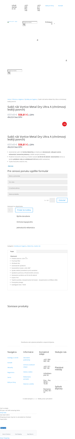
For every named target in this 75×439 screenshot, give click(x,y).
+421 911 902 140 (39, 7)
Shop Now (3, 412)
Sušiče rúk (37, 246)
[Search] (24, 24)
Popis (12, 251)
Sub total (2, 415)
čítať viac (10, 166)
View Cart (3, 428)
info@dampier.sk (14, 7)
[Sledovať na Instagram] (56, 358)
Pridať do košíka (24, 210)
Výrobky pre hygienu (31, 99)
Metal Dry (30, 246)
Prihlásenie (48, 23)
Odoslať (62, 200)
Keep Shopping (4, 438)
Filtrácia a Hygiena (18, 99)
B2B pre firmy (49, 6)
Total (1, 419)
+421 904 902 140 (26, 7)
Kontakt (60, 6)
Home (9, 99)
